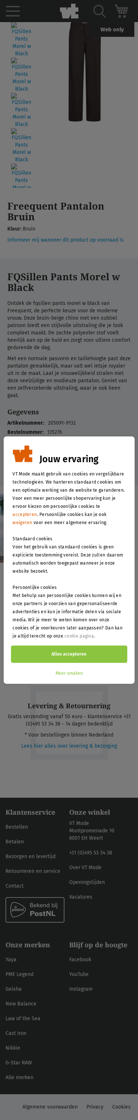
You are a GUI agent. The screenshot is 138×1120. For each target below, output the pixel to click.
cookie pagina (79, 635)
